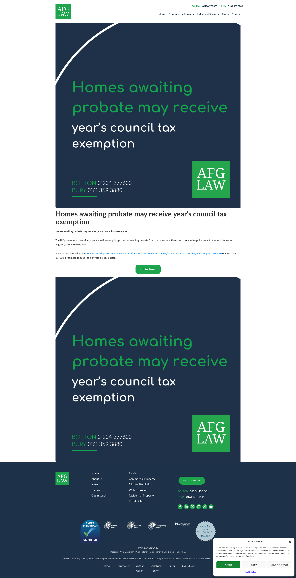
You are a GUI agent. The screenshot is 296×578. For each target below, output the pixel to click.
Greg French (155, 552)
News (225, 14)
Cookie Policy (250, 572)
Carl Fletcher (142, 552)
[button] (289, 541)
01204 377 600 (209, 6)
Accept (228, 565)
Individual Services (208, 14)
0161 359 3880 (235, 6)
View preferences (279, 565)
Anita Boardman (127, 552)
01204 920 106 (199, 491)
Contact (237, 14)
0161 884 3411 (195, 497)
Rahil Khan (181, 552)
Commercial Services (182, 14)
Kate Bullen (168, 552)
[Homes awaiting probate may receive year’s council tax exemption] (148, 115)
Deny (254, 565)
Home (162, 14)
